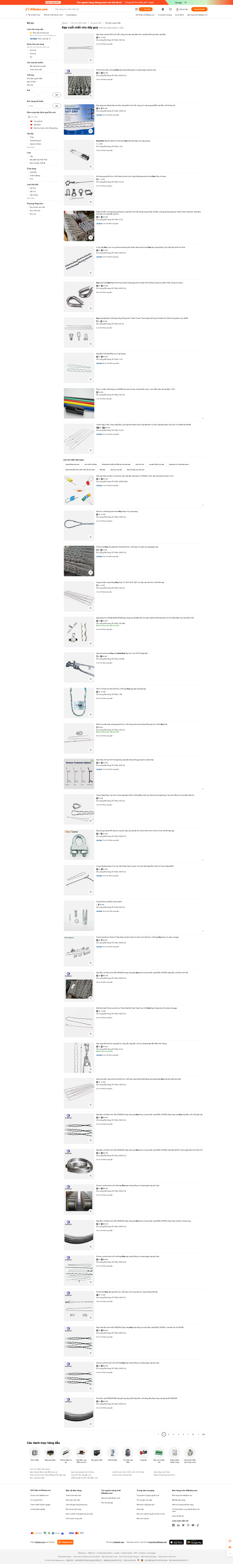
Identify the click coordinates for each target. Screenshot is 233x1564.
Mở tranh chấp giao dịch (146, 1505)
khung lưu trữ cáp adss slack (179, 464)
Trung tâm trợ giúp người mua (148, 1495)
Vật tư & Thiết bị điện (79, 23)
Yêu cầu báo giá (107, 1503)
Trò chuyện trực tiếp (144, 1500)
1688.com (91, 1553)
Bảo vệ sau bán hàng (73, 1509)
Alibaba (64, 23)
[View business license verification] (138, 1560)
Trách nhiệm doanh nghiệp (40, 1505)
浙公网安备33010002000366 (156, 1560)
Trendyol (142, 1553)
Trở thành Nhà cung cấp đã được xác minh (186, 1510)
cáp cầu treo (139, 464)
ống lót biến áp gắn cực (81, 1475)
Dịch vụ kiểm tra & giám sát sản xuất (79, 1514)
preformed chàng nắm (122, 1475)
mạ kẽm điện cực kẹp (156, 464)
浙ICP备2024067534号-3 (178, 1560)
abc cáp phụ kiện (37, 1478)
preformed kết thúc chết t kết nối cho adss (80, 470)
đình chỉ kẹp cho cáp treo (135, 470)
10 (193, 1434)
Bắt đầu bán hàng (178, 1500)
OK (56, 95)
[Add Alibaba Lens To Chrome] (65, 1542)
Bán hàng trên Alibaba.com (182, 1495)
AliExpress (82, 1553)
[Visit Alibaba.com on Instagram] (188, 1525)
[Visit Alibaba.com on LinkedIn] (178, 1525)
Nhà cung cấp (107, 44)
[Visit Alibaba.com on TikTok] (197, 1525)
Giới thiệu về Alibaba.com (40, 1490)
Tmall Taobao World (104, 1553)
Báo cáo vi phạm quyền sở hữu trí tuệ (151, 1514)
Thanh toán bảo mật (73, 1495)
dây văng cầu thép (162, 1472)
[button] (136, 9)
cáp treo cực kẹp (116, 470)
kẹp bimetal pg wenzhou (164, 1475)
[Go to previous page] (158, 1434)
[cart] (171, 10)
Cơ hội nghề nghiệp (37, 1509)
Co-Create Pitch (36, 1500)
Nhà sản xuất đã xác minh (110, 1498)
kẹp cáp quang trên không (82, 1472)
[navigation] (44, 729)
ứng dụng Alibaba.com (158, 1542)
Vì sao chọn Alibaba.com (39, 1495)
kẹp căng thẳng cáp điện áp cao (44, 1472)
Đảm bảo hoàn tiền (73, 1500)
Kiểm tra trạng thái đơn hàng (182, 1505)
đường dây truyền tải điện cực (84, 1478)
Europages (152, 1553)
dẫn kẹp (102, 470)
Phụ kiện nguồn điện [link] (113, 23)
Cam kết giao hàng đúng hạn (76, 1505)
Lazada (116, 1553)
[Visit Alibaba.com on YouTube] (192, 1525)
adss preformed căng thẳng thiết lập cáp (48, 1475)
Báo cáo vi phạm (143, 1518)
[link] (230, 1541)
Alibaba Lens (40, 1542)
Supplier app (119, 1542)
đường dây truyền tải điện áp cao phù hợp (116, 464)
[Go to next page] (198, 1434)
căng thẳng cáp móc (72, 464)
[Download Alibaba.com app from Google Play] (194, 1542)
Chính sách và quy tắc (74, 1518)
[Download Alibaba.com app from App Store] (176, 1542)
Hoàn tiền (140, 1509)
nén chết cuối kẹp (91, 464)
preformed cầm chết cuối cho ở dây (128, 1472)
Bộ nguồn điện (96, 23)
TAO (135, 1553)
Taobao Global (126, 1553)
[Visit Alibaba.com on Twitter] (183, 1525)
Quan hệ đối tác (178, 1516)
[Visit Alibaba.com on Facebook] (173, 1525)
